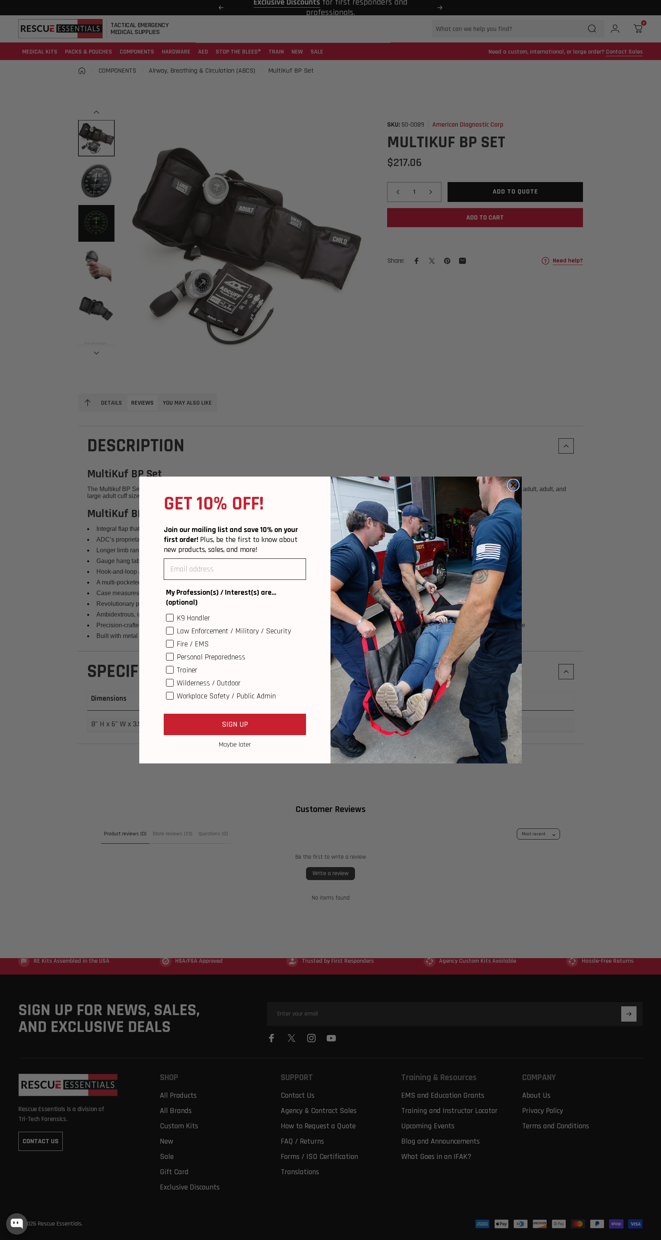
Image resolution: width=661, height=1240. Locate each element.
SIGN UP (235, 724)
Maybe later (235, 744)
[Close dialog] (513, 485)
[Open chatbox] (17, 1224)
